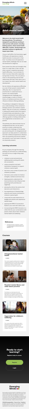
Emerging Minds (8, 3)
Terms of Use (17, 402)
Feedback (23, 402)
